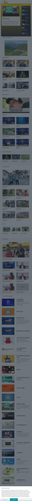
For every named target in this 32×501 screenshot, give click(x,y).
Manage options (5, 499)
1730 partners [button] (7, 490)
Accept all (13, 499)
